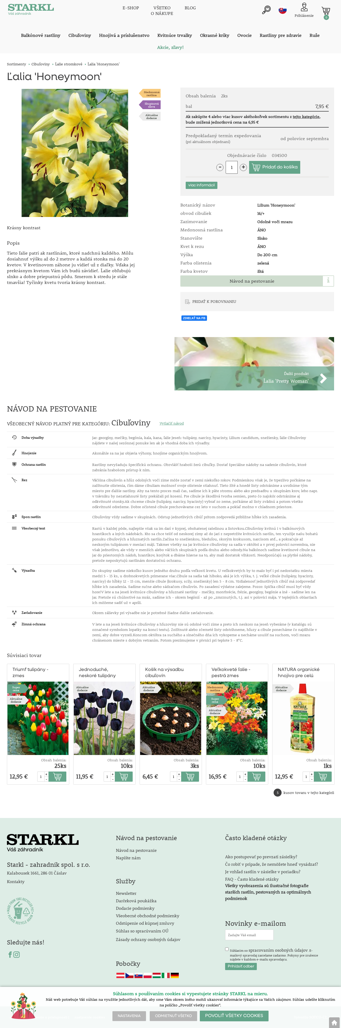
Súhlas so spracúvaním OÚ (142, 931)
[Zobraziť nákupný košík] (326, 10)
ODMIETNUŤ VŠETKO (173, 1016)
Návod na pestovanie (252, 281)
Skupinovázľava (152, 105)
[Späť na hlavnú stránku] (334, 1022)
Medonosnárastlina (152, 93)
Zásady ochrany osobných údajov (148, 939)
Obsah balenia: (53, 760)
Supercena (16, 688)
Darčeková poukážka (136, 900)
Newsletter (126, 893)
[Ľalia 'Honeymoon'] (75, 153)
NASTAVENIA (129, 1016)
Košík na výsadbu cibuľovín (164, 672)
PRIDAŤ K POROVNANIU (214, 301)
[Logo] (31, 10)
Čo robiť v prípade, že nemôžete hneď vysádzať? (271, 864)
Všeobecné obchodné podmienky (147, 915)
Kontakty (16, 881)
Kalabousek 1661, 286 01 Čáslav (37, 873)
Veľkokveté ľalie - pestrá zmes (231, 672)
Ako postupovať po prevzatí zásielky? (261, 856)
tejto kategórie (306, 116)
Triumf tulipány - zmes (30, 672)
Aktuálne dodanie (151, 116)
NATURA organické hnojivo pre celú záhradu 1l (299, 673)
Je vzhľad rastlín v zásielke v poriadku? (262, 871)
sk (283, 10)
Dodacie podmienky (135, 908)
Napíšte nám (128, 857)
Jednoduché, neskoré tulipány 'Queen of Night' (97, 673)
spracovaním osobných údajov (278, 950)
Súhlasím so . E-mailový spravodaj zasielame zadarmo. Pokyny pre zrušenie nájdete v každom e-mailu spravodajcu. (274, 954)
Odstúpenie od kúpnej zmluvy (145, 923)
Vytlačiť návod (172, 423)
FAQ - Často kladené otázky (252, 879)
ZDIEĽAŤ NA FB (194, 318)
